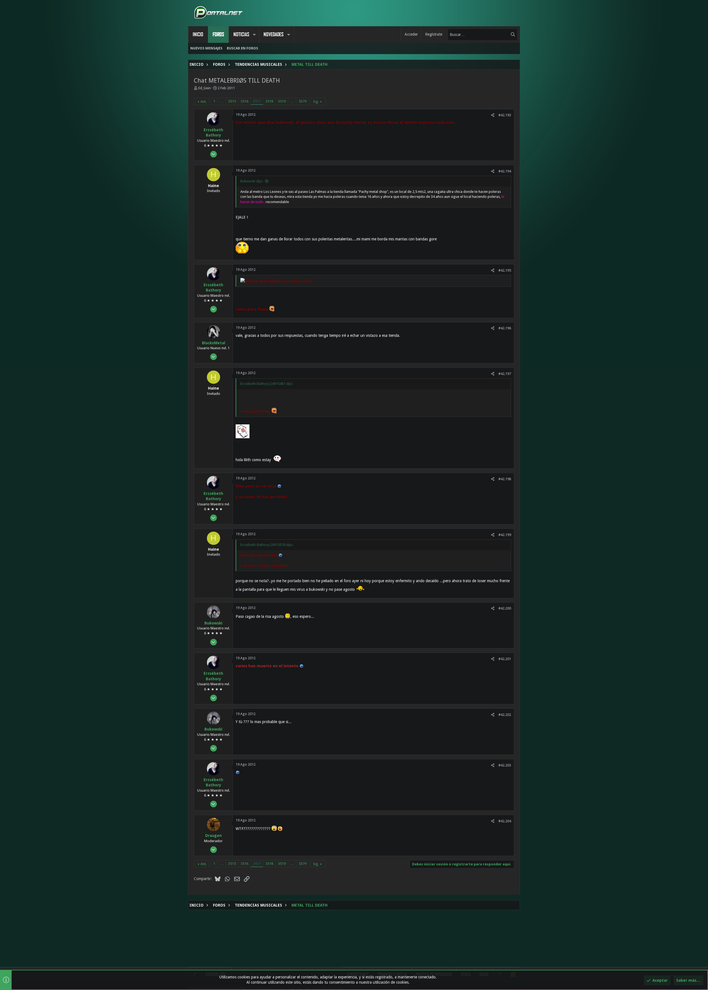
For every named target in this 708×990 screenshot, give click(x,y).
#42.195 (504, 270)
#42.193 (504, 115)
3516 (244, 101)
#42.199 (504, 535)
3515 (232, 101)
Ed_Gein (204, 88)
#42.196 (504, 328)
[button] (254, 34)
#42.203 (504, 765)
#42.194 (504, 171)
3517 (257, 101)
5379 (302, 101)
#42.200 (504, 608)
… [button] (221, 101)
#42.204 (504, 821)
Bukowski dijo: (251, 181)
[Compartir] (492, 115)
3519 (282, 101)
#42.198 (504, 479)
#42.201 (504, 659)
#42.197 (504, 374)
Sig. (316, 101)
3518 (269, 101)
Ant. (204, 101)
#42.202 (504, 715)
